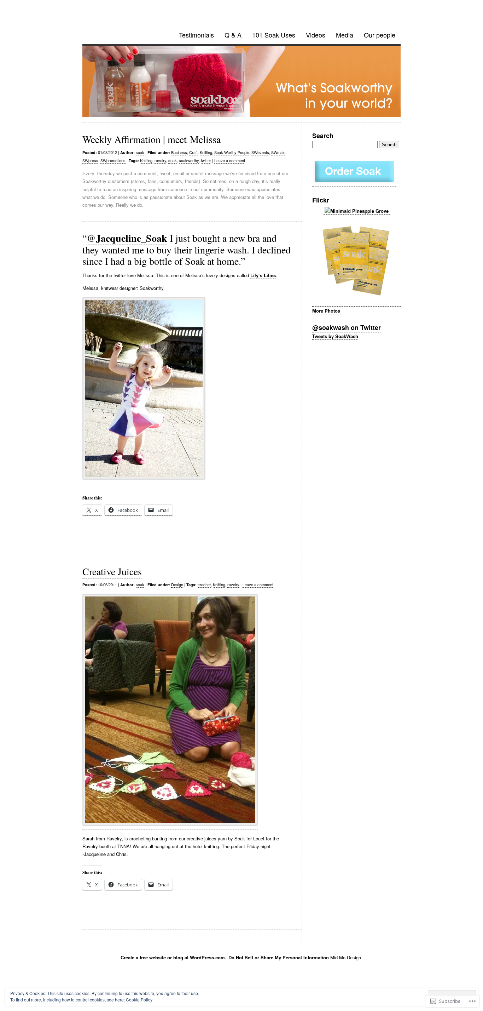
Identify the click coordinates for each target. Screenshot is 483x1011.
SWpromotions (113, 160)
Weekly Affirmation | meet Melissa (151, 139)
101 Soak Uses (273, 34)
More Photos (326, 310)
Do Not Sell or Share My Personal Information (278, 957)
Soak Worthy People (231, 152)
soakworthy (189, 160)
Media (344, 34)
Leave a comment (229, 160)
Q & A (233, 34)
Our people (379, 34)
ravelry (160, 160)
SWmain (278, 152)
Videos (315, 34)
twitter (206, 160)
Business (179, 152)
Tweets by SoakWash (335, 336)
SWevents (260, 152)
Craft (193, 152)
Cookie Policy (139, 999)
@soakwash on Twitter (346, 327)
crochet (204, 584)
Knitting (206, 152)
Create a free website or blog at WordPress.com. (173, 957)
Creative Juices (112, 571)
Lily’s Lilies (263, 275)
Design (177, 584)
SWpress (90, 160)
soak (140, 152)
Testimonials (196, 34)
